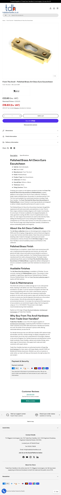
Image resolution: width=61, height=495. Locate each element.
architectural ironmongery (17, 323)
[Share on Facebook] (11, 148)
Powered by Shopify (20, 491)
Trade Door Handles (10, 491)
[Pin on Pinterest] (14, 148)
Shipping (16, 108)
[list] (30, 51)
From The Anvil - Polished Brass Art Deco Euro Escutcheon (20, 20)
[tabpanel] (30, 257)
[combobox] (30, 15)
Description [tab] (13, 155)
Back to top (30, 421)
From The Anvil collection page (39, 277)
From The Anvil (6, 84)
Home (4, 20)
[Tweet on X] (8, 148)
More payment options (30, 125)
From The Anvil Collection (31, 310)
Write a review (30, 401)
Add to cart (41, 116)
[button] (54, 8)
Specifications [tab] (24, 155)
